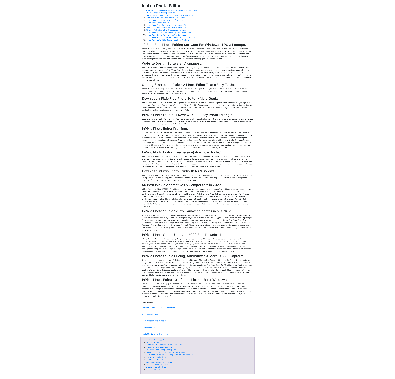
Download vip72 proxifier (156, 360)
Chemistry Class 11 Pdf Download (159, 347)
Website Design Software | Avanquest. (161, 13)
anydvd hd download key (156, 357)
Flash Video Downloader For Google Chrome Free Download (169, 355)
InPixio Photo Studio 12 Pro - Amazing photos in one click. (169, 32)
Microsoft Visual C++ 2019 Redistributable (158, 308)
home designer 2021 (154, 369)
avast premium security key (157, 364)
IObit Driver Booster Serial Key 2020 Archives (164, 345)
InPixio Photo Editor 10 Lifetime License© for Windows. (167, 40)
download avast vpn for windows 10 (160, 362)
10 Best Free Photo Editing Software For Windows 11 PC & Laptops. (172, 10)
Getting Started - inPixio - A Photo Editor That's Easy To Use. (170, 15)
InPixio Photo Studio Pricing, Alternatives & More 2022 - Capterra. (172, 37)
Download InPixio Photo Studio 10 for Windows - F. (166, 28)
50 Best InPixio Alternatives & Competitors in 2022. (166, 30)
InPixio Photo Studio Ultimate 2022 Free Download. (166, 35)
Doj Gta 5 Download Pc (155, 340)
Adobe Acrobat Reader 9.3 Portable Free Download (166, 352)
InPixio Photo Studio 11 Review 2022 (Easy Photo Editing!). (169, 20)
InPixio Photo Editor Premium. (157, 23)
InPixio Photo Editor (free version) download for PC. (166, 25)
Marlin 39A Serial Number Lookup (155, 334)
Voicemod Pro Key (149, 327)
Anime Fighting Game (150, 314)
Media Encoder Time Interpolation (155, 321)
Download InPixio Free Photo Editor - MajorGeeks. (165, 18)
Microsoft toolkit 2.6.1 (154, 342)
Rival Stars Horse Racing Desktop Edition (162, 350)
